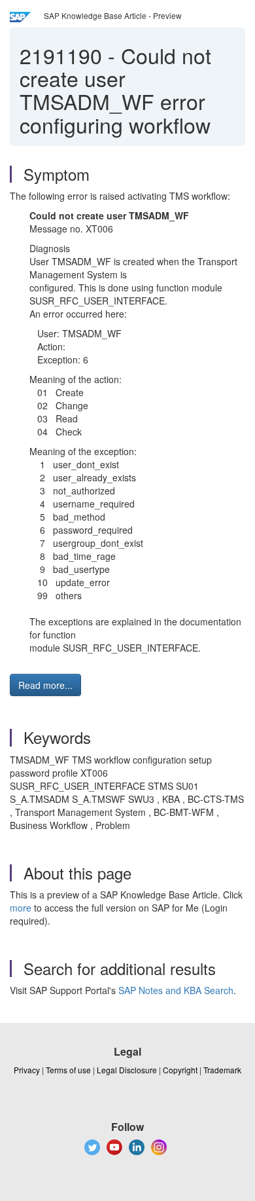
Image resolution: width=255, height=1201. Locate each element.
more (20, 907)
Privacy (27, 1069)
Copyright (180, 1069)
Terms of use (68, 1069)
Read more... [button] (45, 685)
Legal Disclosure (127, 1069)
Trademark (222, 1069)
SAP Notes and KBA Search (175, 990)
